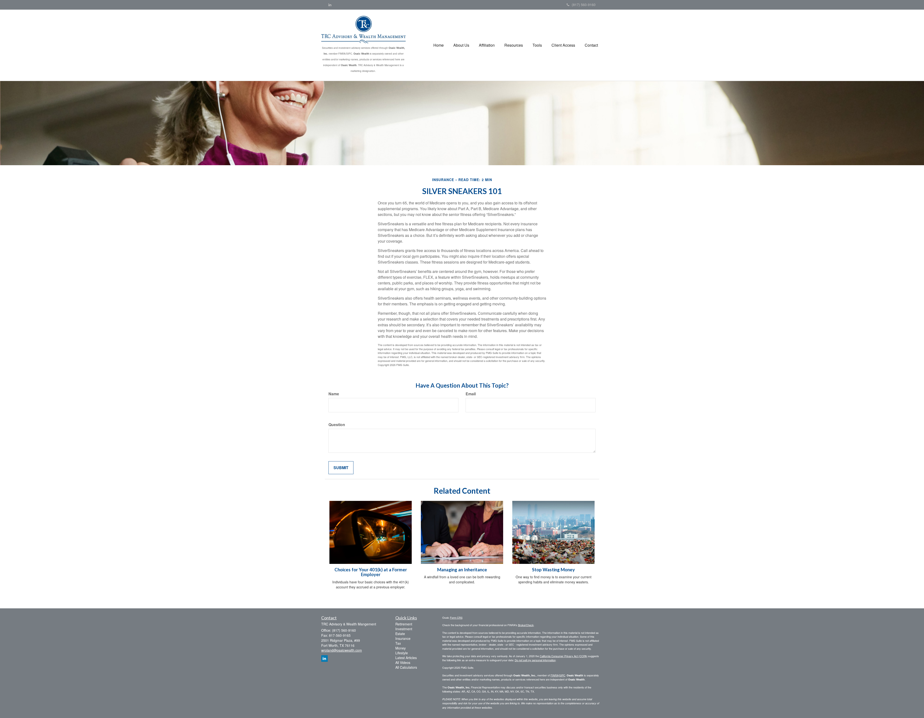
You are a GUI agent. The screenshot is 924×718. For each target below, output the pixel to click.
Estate (400, 633)
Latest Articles (406, 657)
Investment (403, 628)
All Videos (402, 662)
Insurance (403, 638)
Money (400, 648)
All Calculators (406, 667)
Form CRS (456, 617)
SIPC (562, 675)
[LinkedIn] (329, 4)
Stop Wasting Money (553, 569)
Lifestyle (401, 652)
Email (471, 394)
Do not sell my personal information (535, 660)
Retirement (403, 624)
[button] (461, 45)
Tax (398, 643)
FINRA (554, 675)
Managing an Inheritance (462, 569)
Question (336, 424)
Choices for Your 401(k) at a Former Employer (370, 572)
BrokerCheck (526, 625)
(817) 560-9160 (584, 4)
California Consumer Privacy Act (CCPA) (563, 656)
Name (333, 394)
